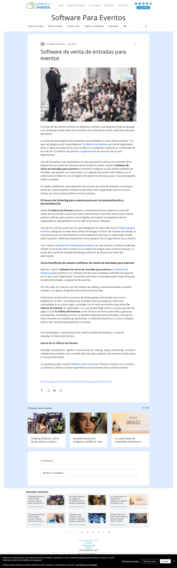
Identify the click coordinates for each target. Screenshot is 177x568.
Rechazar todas (149, 561)
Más (125, 26)
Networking (113, 26)
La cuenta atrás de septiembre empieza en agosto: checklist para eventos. (128, 440)
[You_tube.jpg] (150, 3)
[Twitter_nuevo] (139, 3)
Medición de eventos (118, 525)
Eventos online (74, 26)
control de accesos (34, 525)
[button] (146, 26)
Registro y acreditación (94, 26)
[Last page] (109, 532)
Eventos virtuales (55, 26)
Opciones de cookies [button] (130, 561)
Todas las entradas (35, 26)
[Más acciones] (134, 44)
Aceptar (165, 561)
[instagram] (147, 3)
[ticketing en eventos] (46, 423)
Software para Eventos (36, 507)
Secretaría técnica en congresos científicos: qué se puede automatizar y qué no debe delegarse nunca (88, 440)
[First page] (65, 532)
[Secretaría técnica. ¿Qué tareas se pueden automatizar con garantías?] (88, 423)
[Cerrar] (173, 561)
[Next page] (103, 532)
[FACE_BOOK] (136, 3)
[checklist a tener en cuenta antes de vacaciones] (130, 423)
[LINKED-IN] (143, 3)
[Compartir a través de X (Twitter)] (48, 390)
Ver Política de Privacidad (86, 564)
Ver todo (145, 407)
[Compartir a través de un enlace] (61, 390)
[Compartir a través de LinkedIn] (54, 390)
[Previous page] (71, 532)
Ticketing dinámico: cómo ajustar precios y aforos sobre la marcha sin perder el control (45, 440)
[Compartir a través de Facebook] (42, 390)
